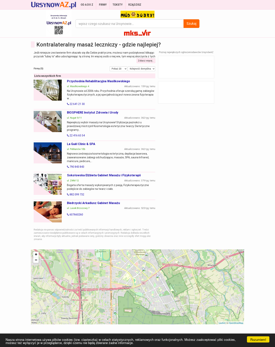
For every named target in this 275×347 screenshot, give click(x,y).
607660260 (76, 214)
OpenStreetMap (236, 322)
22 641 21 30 (77, 103)
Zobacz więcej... (146, 60)
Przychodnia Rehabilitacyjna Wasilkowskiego (98, 81)
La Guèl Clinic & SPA (81, 144)
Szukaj (191, 23)
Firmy (103, 4)
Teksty (117, 4)
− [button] (36, 260)
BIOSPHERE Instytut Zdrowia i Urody (92, 112)
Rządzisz (134, 4)
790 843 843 (76, 166)
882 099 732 (76, 194)
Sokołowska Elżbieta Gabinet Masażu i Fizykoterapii (104, 175)
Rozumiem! (258, 339)
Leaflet (222, 322)
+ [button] (36, 254)
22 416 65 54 (77, 135)
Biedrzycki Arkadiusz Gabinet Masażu (93, 203)
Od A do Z (87, 4)
